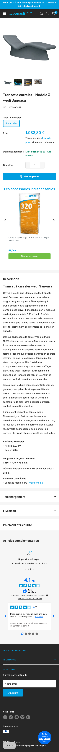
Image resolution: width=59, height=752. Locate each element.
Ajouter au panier (29, 176)
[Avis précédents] (5, 616)
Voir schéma (36, 482)
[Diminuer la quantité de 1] (28, 165)
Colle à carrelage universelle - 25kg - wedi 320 (28, 239)
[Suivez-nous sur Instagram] (11, 717)
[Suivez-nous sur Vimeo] (22, 717)
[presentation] (5, 220)
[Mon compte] (47, 13)
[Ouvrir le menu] (4, 13)
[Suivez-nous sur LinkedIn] (28, 717)
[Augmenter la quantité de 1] (42, 165)
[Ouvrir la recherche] (41, 13)
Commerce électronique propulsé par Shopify (24, 745)
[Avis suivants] (53, 616)
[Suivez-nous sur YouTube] (17, 717)
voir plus (39, 616)
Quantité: (8, 165)
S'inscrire (13, 692)
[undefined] (47, 595)
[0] (53, 13)
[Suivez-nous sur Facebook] (5, 717)
